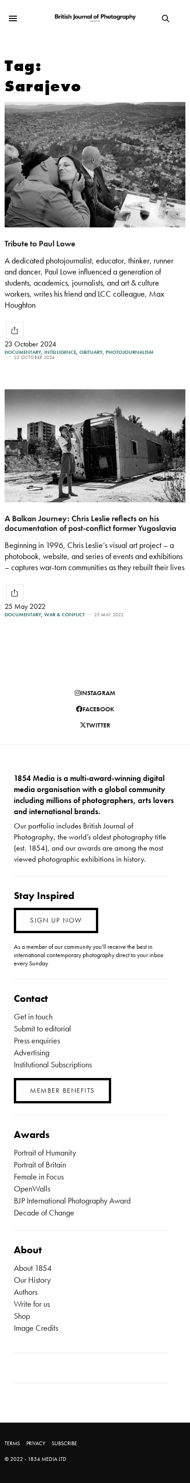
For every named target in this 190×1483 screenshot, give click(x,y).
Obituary (90, 352)
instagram (97, 693)
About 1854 (33, 1268)
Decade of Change (44, 1212)
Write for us (32, 1303)
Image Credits (36, 1327)
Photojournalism (130, 352)
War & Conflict (64, 614)
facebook (98, 709)
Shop (22, 1315)
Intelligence (60, 352)
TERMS (12, 1443)
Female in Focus (39, 1176)
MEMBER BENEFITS (62, 1090)
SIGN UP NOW (56, 920)
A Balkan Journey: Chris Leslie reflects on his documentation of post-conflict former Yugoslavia (90, 523)
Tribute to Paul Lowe (40, 243)
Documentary (23, 352)
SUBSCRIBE (64, 1443)
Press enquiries (37, 1040)
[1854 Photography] (95, 18)
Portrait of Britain (40, 1164)
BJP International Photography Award (72, 1200)
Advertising (31, 1052)
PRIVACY (35, 1443)
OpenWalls (32, 1188)
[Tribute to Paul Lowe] (95, 164)
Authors (25, 1291)
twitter (98, 725)
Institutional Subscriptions (53, 1064)
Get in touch (33, 1016)
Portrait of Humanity (45, 1152)
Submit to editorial (42, 1028)
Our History (32, 1280)
